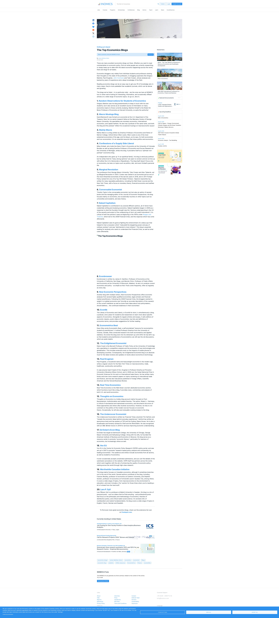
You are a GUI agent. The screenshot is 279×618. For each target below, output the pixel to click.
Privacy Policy (101, 603)
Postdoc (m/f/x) (162, 146)
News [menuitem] (162, 10)
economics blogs (102, 560)
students (111, 563)
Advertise (117, 596)
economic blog (102, 563)
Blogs (143, 560)
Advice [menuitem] (144, 10)
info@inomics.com (163, 598)
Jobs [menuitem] (98, 10)
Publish (163, 4)
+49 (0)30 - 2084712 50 (164, 596)
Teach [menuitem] (150, 10)
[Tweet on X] (93, 33)
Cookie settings (162, 612)
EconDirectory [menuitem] (171, 10)
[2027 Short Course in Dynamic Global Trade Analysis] (177, 104)
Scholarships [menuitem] (121, 10)
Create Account (177, 4)
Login (168, 4)
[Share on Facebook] (93, 23)
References (100, 601)
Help (98, 597)
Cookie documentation (8, 614)
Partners (134, 599)
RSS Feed (117, 601)
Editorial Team (136, 597)
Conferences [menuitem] (131, 10)
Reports (99, 599)
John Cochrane (118, 78)
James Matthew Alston (103, 58)
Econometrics (131, 563)
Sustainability (135, 601)
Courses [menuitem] (105, 10)
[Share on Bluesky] (93, 26)
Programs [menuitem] (112, 10)
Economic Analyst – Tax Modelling (167, 140)
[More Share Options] (93, 36)
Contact (134, 596)
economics (128, 560)
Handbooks (117, 599)
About (98, 596)
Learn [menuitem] (156, 10)
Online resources (120, 563)
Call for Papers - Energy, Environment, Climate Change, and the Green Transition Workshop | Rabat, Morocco (169, 125)
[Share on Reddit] (93, 30)
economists (147, 563)
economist (136, 560)
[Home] (105, 4)
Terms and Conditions (120, 603)
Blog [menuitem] (138, 10)
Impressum (135, 603)
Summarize (150, 54)
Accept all (255, 612)
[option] (169, 104)
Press (115, 597)
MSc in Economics (163, 118)
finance (140, 563)
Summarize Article (103, 581)
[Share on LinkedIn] (93, 20)
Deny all (208, 612)
